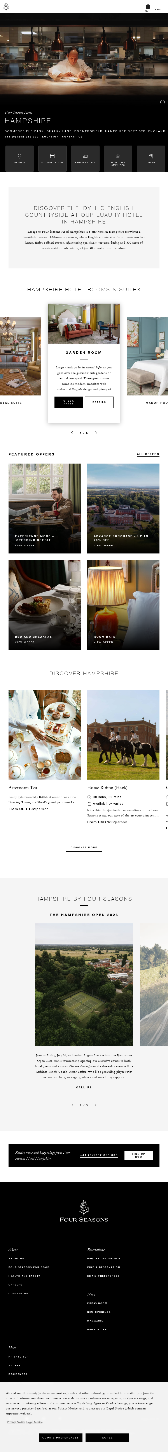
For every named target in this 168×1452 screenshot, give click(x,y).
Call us (84, 1087)
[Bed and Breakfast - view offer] (45, 605)
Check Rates (68, 402)
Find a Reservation (103, 1267)
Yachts (15, 1365)
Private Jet (18, 1356)
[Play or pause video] (162, 102)
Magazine (95, 1320)
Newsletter (97, 1329)
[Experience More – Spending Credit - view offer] (45, 509)
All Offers (148, 454)
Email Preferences (103, 1276)
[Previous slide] (72, 433)
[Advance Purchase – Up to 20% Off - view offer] (123, 509)
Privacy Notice (16, 1422)
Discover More (84, 847)
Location (50, 136)
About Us (16, 1258)
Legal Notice (34, 1422)
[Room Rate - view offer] (123, 605)
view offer (25, 545)
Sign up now (138, 1155)
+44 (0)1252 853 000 (22, 136)
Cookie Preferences (60, 1437)
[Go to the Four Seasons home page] (6, 6)
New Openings (99, 1312)
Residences (18, 1374)
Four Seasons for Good (29, 1267)
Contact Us (72, 136)
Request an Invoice (103, 1258)
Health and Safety (25, 1276)
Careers (16, 1284)
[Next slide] (96, 433)
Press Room (97, 1303)
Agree (107, 1437)
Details (99, 402)
